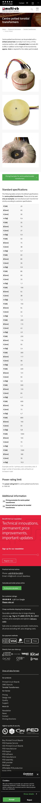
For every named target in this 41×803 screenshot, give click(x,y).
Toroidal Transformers (10, 687)
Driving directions (9, 718)
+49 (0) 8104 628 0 (15, 573)
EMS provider (7, 762)
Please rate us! (8, 602)
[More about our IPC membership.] (20, 731)
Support (5, 703)
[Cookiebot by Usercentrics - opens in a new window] (24, 774)
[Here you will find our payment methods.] (6, 641)
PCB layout (6, 751)
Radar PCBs (6, 770)
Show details (29, 794)
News (4, 713)
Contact (21, 3)
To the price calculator (11, 588)
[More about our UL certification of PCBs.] (5, 731)
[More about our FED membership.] (33, 731)
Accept (11, 799)
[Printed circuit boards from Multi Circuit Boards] (10, 9)
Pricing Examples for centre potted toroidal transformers (20, 177)
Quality (5, 700)
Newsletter (6, 710)
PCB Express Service (10, 743)
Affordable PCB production (12, 768)
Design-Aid (6, 697)
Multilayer (6, 765)
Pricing (5, 694)
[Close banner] (37, 774)
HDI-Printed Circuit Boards (12, 745)
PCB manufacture (9, 756)
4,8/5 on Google (18, 599)
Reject (29, 800)
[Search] (32, 9)
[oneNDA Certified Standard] (11, 731)
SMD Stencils (7, 684)
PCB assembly (7, 759)
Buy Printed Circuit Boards (12, 740)
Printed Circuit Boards (10, 681)
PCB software (7, 754)
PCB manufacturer (9, 748)
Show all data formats (10, 670)
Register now (8, 561)
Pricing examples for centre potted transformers (17, 501)
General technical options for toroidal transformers (18, 506)
